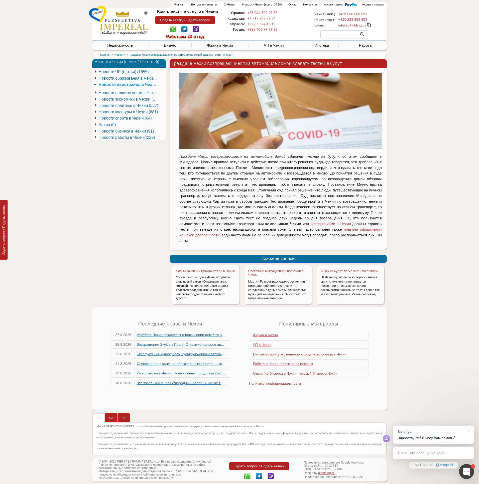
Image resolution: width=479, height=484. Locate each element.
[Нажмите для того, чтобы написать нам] (352, 25)
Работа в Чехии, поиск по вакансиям (283, 364)
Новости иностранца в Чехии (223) (129, 84)
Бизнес (170, 45)
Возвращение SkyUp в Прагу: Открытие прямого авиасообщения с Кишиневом (201, 344)
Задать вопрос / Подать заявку (4, 230)
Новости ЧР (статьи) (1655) (124, 72)
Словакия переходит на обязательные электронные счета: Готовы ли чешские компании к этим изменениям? (227, 364)
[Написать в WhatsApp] (173, 28)
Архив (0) (107, 125)
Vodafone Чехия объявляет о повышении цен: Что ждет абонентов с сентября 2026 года (209, 335)
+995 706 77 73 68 (262, 29)
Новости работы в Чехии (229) (127, 137)
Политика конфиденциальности (275, 383)
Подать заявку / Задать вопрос (185, 20)
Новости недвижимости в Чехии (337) (129, 93)
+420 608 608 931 (352, 14)
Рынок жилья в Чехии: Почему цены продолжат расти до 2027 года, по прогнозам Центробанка (215, 373)
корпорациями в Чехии (331, 224)
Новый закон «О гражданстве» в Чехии (205, 271)
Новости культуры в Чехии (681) (128, 112)
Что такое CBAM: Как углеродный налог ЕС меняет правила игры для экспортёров (204, 383)
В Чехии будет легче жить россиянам (349, 271)
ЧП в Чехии (274, 45)
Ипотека (322, 45)
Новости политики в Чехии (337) (128, 105)
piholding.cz (326, 473)
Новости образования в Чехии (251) (129, 78)
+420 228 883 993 (352, 19)
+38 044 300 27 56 (262, 13)
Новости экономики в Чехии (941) (129, 99)
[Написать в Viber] (196, 28)
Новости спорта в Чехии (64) (125, 118)
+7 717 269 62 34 (261, 18)
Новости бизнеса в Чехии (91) (126, 131)
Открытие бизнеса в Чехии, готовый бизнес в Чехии (295, 373)
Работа (365, 45)
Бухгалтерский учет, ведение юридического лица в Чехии (300, 354)
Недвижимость (120, 45)
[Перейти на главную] (124, 23)
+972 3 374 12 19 (261, 24)
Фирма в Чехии (220, 45)
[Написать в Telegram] (184, 28)
